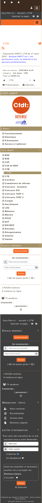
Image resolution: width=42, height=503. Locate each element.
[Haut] (5, 2)
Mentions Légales (18, 423)
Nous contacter (17, 409)
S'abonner (11, 454)
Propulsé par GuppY (9, 497)
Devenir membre (21, 251)
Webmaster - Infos (20, 402)
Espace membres (21, 245)
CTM (9, 173)
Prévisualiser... (13, 85)
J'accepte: (10, 478)
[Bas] (19, 2)
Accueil (21, 13)
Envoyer (21, 273)
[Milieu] (11, 2)
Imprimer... (30, 85)
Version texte (16, 418)
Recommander (16, 413)
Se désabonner (13, 458)
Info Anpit (21, 150)
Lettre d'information (20, 430)
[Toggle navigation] (37, 22)
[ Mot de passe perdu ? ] (21, 278)
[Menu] (37, 8)
